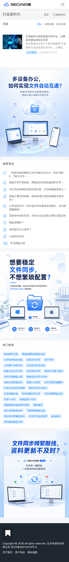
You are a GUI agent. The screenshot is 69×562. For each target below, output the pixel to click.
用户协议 (20, 552)
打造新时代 (59, 14)
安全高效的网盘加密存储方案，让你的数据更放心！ (37, 189)
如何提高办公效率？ (20, 229)
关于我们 (8, 552)
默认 (40, 24)
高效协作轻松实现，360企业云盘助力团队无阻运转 (37, 215)
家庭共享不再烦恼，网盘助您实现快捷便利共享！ (36, 182)
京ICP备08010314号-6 (24, 546)
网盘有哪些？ (16, 222)
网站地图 (32, 552)
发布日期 (60, 24)
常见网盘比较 (17, 243)
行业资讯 (31, 52)
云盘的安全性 (16, 236)
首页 (46, 14)
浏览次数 (49, 24)
